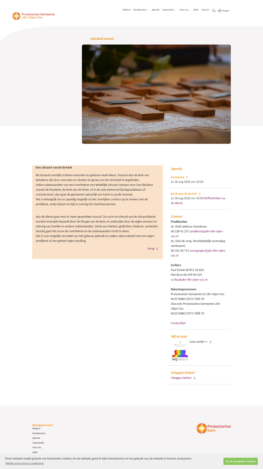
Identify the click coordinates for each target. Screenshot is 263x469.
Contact (205, 10)
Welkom (127, 10)
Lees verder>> (189, 339)
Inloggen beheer (181, 378)
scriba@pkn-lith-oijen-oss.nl (189, 280)
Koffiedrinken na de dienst (198, 198)
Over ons (183, 10)
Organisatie (168, 10)
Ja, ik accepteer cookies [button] (240, 461)
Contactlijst (178, 323)
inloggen (225, 10)
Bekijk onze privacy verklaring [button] (25, 463)
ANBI (195, 10)
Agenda (155, 10)
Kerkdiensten (140, 10)
